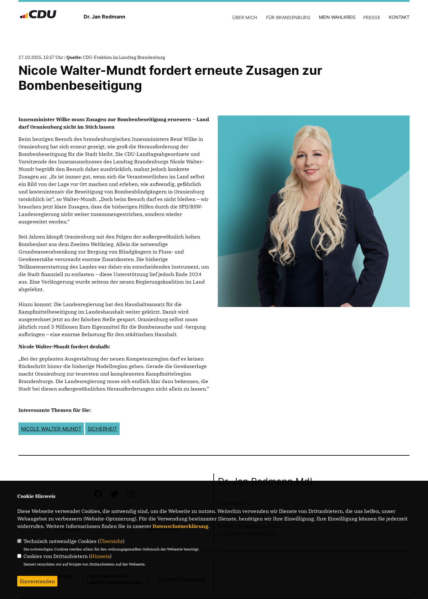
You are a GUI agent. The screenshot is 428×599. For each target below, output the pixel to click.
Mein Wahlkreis (337, 17)
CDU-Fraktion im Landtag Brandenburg (124, 57)
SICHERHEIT (102, 429)
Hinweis (100, 556)
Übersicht (111, 541)
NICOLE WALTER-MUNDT (51, 429)
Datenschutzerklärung (180, 526)
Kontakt (399, 17)
